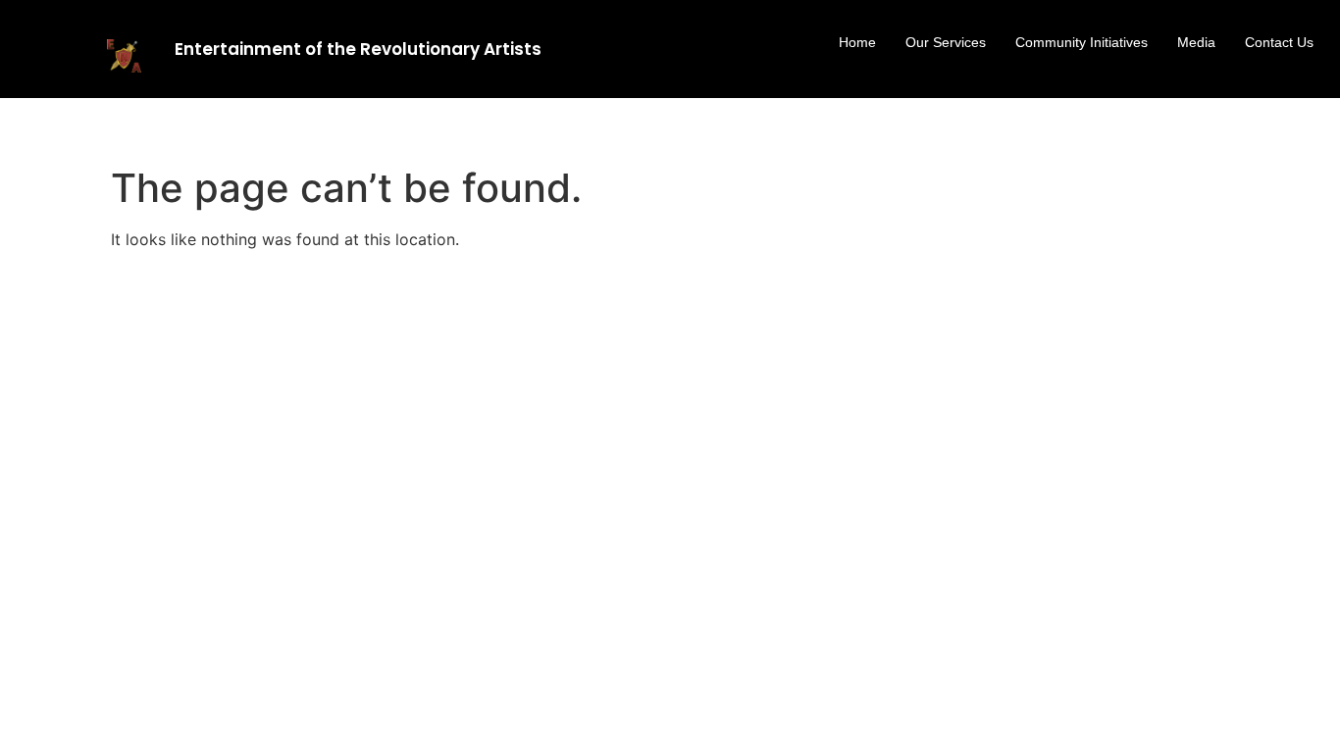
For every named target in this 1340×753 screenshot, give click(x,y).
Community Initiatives (1081, 42)
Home (857, 42)
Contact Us (1279, 42)
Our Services (945, 42)
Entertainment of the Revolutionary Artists (358, 49)
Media (1196, 42)
